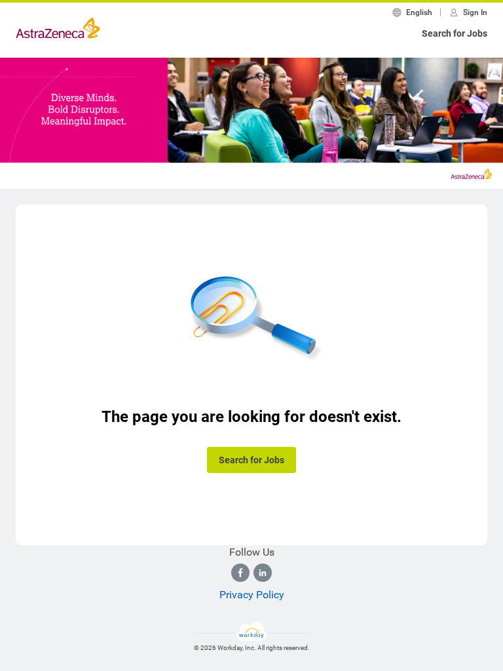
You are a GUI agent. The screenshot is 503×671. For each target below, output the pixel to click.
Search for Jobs (454, 33)
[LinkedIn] (262, 573)
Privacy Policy (251, 594)
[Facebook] (240, 573)
